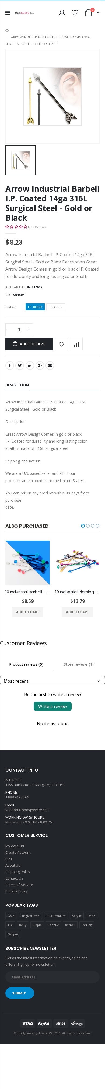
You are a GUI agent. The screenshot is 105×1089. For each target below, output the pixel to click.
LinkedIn (30, 365)
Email (50, 365)
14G (10, 925)
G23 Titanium (56, 916)
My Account (14, 846)
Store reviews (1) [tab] (79, 664)
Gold (11, 916)
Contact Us (14, 878)
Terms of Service (19, 884)
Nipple (37, 925)
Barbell (70, 925)
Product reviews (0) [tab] (26, 664)
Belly (22, 925)
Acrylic (77, 916)
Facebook (9, 365)
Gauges (13, 934)
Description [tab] (17, 384)
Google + (40, 365)
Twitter (19, 365)
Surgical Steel (30, 916)
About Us (12, 865)
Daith (91, 916)
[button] (16, 226)
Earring (87, 925)
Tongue (53, 925)
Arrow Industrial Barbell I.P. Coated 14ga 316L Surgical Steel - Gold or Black (52, 203)
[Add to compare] (76, 344)
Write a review (52, 706)
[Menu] (7, 12)
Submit (19, 993)
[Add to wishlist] (61, 344)
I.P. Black (35, 307)
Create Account (17, 852)
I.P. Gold (55, 307)
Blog (8, 858)
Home (7, 30)
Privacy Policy (16, 891)
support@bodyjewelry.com (27, 809)
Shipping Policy (17, 871)
